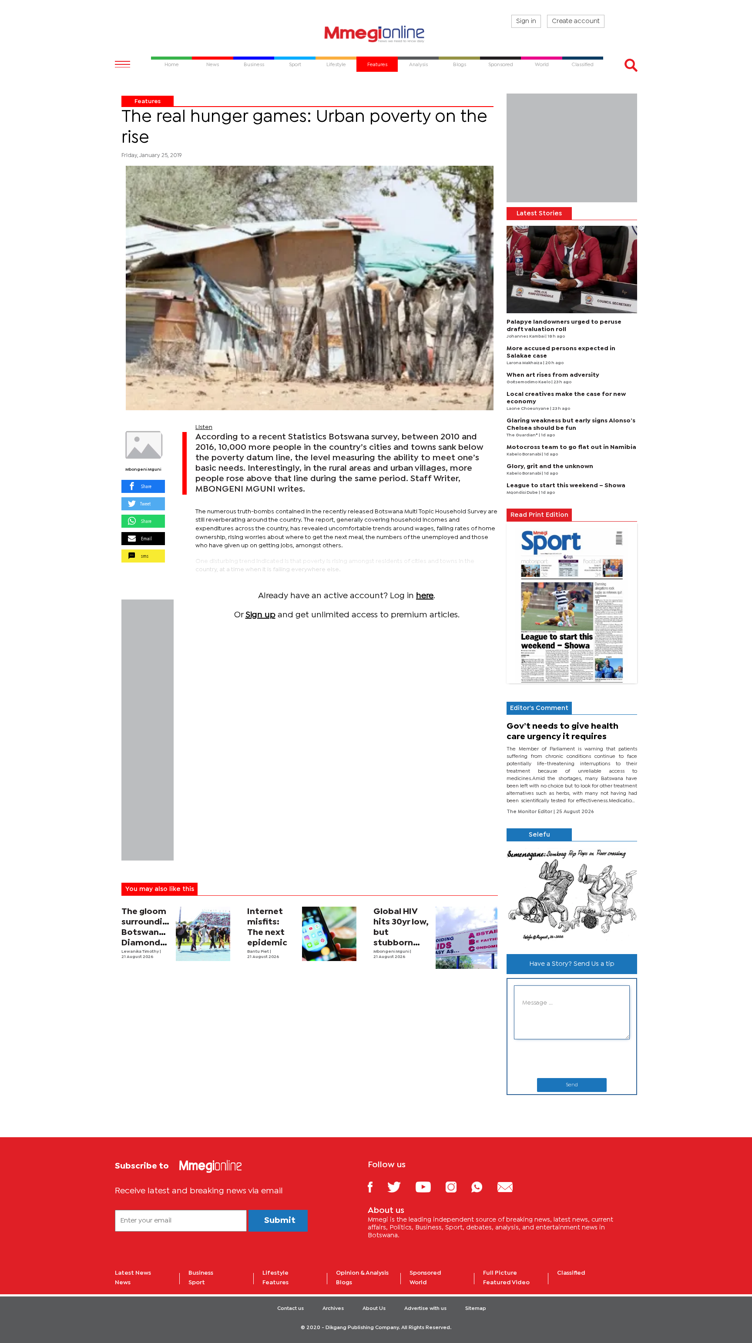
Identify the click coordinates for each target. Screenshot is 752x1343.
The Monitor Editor (530, 812)
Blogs (344, 1282)
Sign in (526, 21)
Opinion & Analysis (362, 1273)
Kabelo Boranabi (524, 454)
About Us (374, 1308)
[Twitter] (400, 1186)
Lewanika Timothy (140, 952)
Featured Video (506, 1282)
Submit (279, 1220)
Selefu (539, 834)
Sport (196, 1282)
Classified (571, 1273)
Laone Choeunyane (528, 409)
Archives (333, 1308)
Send (572, 1085)
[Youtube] (429, 1186)
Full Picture (500, 1273)
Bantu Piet (258, 952)
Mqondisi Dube (523, 493)
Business (200, 1273)
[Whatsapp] (483, 1186)
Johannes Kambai (526, 336)
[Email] (511, 1186)
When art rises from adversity (553, 375)
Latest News (133, 1273)
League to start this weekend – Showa (566, 485)
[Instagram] (458, 1186)
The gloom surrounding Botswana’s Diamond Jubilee (147, 932)
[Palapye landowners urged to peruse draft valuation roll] (572, 269)
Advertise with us (425, 1308)
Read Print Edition (539, 515)
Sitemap (475, 1308)
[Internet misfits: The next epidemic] (329, 934)
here (424, 595)
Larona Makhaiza (525, 363)
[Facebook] (377, 1186)
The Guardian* (523, 435)
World (418, 1282)
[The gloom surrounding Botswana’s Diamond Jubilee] (203, 934)
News (123, 1282)
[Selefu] (572, 894)
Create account (576, 21)
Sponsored (425, 1273)
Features (147, 101)
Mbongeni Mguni (143, 470)
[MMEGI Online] (376, 34)
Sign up (260, 615)
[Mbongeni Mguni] (143, 445)
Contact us (290, 1308)
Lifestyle (275, 1273)
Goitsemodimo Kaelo (529, 382)
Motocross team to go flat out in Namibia (571, 447)
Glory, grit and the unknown (550, 466)
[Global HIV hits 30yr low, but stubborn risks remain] (467, 938)
